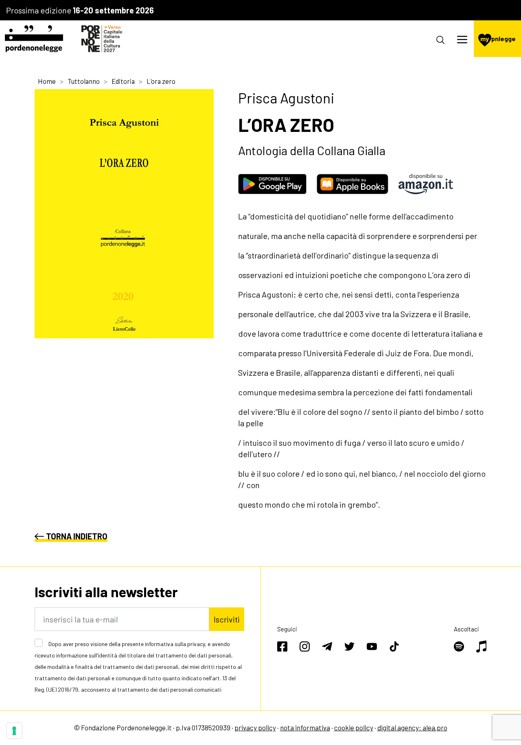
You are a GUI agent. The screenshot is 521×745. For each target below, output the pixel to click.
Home (47, 81)
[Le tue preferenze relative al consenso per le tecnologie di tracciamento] (14, 730)
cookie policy (353, 727)
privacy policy (255, 727)
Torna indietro (76, 536)
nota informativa (305, 727)
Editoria (123, 81)
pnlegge (498, 38)
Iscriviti (227, 619)
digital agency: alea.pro (412, 727)
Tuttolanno (84, 81)
